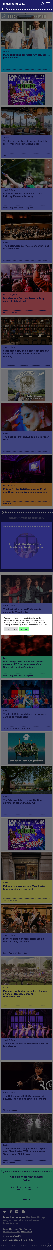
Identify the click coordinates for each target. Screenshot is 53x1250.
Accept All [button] (24, 629)
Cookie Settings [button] (11, 629)
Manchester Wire (14, 4)
